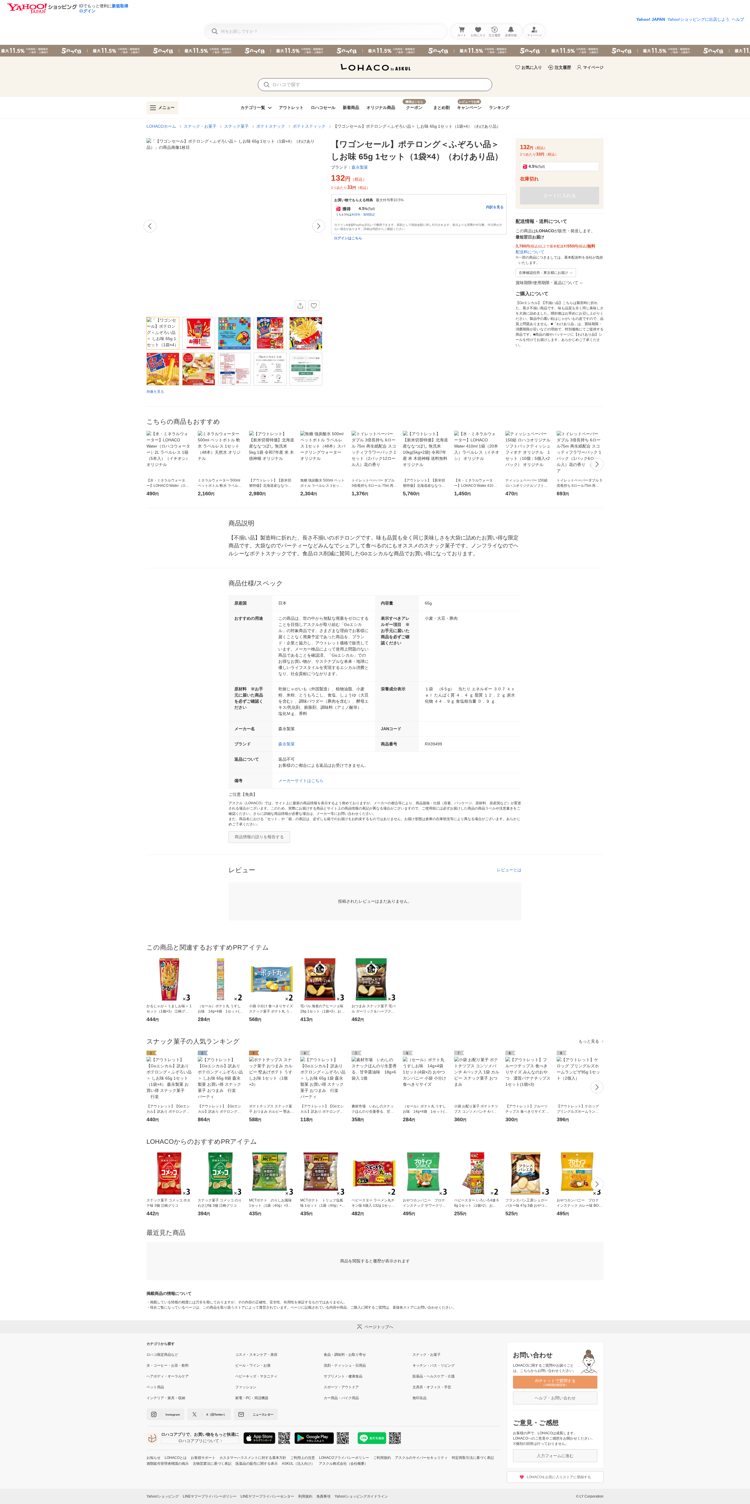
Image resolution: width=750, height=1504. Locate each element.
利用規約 (305, 1496)
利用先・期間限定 (363, 214)
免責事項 (323, 1496)
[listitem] (190, 1354)
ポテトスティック (309, 126)
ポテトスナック (270, 126)
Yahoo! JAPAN (650, 19)
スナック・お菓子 (200, 126)
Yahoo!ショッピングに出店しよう (698, 19)
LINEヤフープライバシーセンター (267, 1496)
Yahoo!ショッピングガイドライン (361, 1496)
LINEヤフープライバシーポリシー (209, 1496)
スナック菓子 (236, 126)
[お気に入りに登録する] (313, 306)
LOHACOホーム (161, 126)
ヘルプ (738, 19)
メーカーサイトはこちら (300, 780)
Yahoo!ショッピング (162, 1496)
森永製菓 (286, 744)
